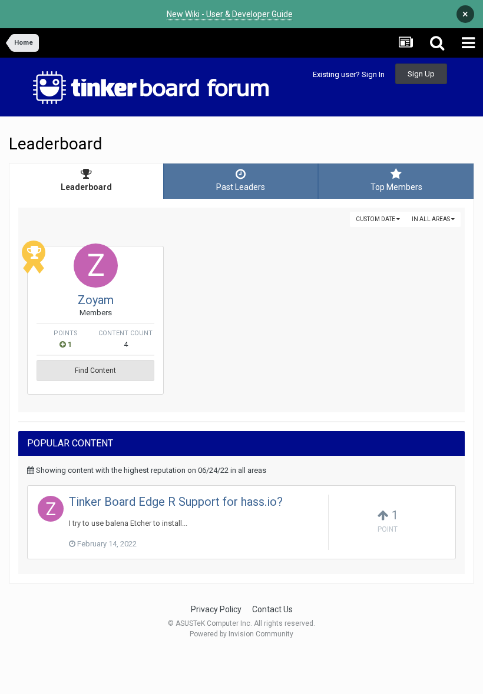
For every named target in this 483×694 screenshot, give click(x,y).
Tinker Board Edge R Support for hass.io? (176, 502)
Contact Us (272, 609)
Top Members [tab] (396, 187)
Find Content (95, 370)
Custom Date (376, 219)
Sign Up (421, 73)
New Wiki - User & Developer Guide (230, 14)
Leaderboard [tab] (86, 187)
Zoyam (96, 300)
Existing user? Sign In (349, 74)
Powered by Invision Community (241, 634)
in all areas (431, 219)
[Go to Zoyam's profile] (96, 265)
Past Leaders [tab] (240, 187)
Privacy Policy (216, 609)
